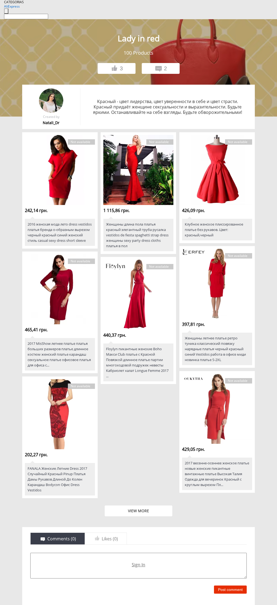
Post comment (230, 589)
